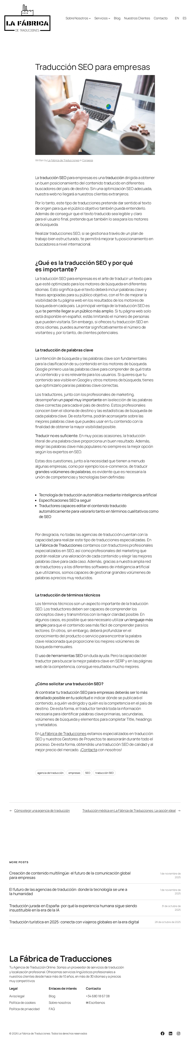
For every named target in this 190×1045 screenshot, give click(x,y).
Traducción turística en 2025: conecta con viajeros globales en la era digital (74, 922)
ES (184, 18)
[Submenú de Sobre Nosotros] (90, 18)
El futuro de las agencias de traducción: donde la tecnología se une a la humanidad (68, 891)
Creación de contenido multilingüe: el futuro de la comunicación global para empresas (70, 875)
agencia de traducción (50, 773)
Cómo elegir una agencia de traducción (42, 810)
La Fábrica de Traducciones (63, 160)
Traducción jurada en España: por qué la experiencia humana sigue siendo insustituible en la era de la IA (73, 908)
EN (177, 18)
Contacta (89, 749)
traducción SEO (104, 773)
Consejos (87, 160)
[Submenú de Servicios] (109, 18)
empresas (74, 773)
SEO (87, 773)
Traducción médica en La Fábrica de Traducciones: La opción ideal (129, 810)
